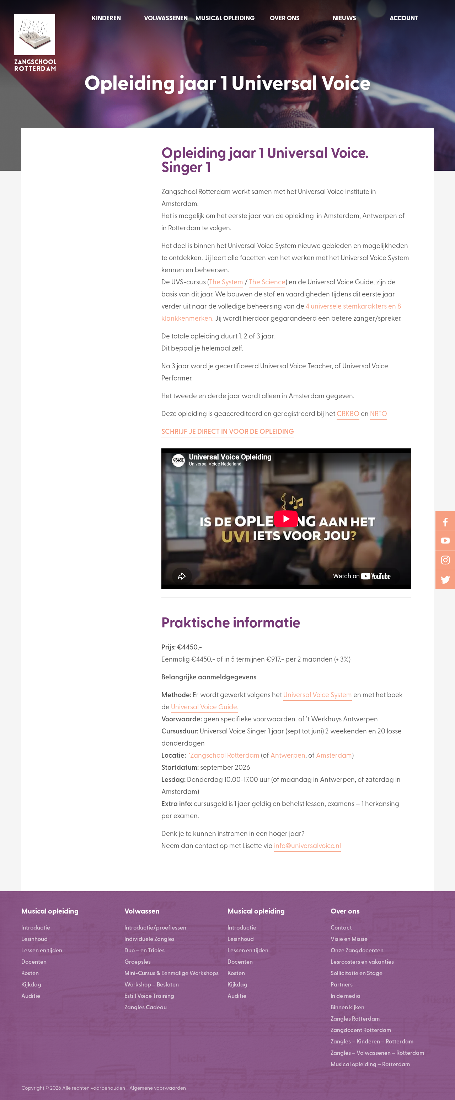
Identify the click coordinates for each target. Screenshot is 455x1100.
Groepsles (137, 961)
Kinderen (106, 17)
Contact (341, 927)
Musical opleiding (225, 17)
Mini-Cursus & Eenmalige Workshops (171, 973)
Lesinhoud (34, 939)
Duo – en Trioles (144, 950)
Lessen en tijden (41, 950)
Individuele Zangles (149, 939)
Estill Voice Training (149, 995)
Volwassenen (166, 17)
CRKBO (348, 413)
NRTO (378, 413)
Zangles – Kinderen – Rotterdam (372, 1041)
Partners (342, 984)
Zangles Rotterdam (355, 1018)
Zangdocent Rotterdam (361, 1030)
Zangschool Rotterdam (224, 754)
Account (404, 17)
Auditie (30, 995)
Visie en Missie (349, 939)
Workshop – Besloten (151, 984)
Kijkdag (31, 984)
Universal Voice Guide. (204, 706)
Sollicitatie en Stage (356, 973)
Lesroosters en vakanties (362, 961)
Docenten (34, 961)
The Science (267, 281)
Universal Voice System (317, 694)
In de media (345, 995)
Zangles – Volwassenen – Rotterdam (377, 1052)
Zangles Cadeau (145, 1007)
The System (226, 281)
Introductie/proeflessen (155, 927)
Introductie (35, 927)
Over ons (285, 17)
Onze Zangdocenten (357, 950)
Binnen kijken (347, 1007)
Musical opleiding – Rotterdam (370, 1064)
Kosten (30, 973)
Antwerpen (288, 754)
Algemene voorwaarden (157, 1087)
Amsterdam (334, 754)
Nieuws (344, 17)
